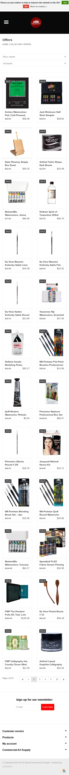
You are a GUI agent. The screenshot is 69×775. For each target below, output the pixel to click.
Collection (16, 44)
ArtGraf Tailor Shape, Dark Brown (50, 163)
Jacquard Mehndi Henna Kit (49, 463)
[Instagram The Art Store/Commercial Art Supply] (34, 716)
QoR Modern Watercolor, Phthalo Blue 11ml (15, 413)
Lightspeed (7, 766)
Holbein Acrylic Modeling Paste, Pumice (14, 363)
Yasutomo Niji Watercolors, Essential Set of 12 (51, 313)
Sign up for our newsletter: (34, 699)
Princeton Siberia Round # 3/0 (14, 463)
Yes (65, 3)
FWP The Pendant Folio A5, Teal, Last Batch (15, 613)
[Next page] (63, 679)
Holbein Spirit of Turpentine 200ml (48, 213)
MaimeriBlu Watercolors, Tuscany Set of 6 (17, 563)
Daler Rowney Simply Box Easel (16, 163)
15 (57, 679)
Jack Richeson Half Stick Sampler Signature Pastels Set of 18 (51, 114)
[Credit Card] (63, 770)
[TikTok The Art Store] (40, 716)
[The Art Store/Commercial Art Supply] (40, 22)
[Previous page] (23, 679)
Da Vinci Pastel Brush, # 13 (51, 613)
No (26, 6)
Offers (27, 44)
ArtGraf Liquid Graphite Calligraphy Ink (50, 663)
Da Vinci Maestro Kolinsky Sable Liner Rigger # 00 (16, 263)
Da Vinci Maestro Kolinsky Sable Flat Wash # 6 (50, 263)
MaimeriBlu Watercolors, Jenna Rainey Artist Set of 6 (16, 213)
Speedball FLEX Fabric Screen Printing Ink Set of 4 (51, 563)
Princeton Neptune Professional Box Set (50, 413)
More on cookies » (38, 6)
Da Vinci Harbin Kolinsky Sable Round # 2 (17, 313)
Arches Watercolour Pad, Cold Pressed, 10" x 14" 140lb (15, 114)
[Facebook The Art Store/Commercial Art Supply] (28, 716)
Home (5, 44)
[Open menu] (6, 22)
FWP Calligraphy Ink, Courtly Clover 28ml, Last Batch (16, 663)
